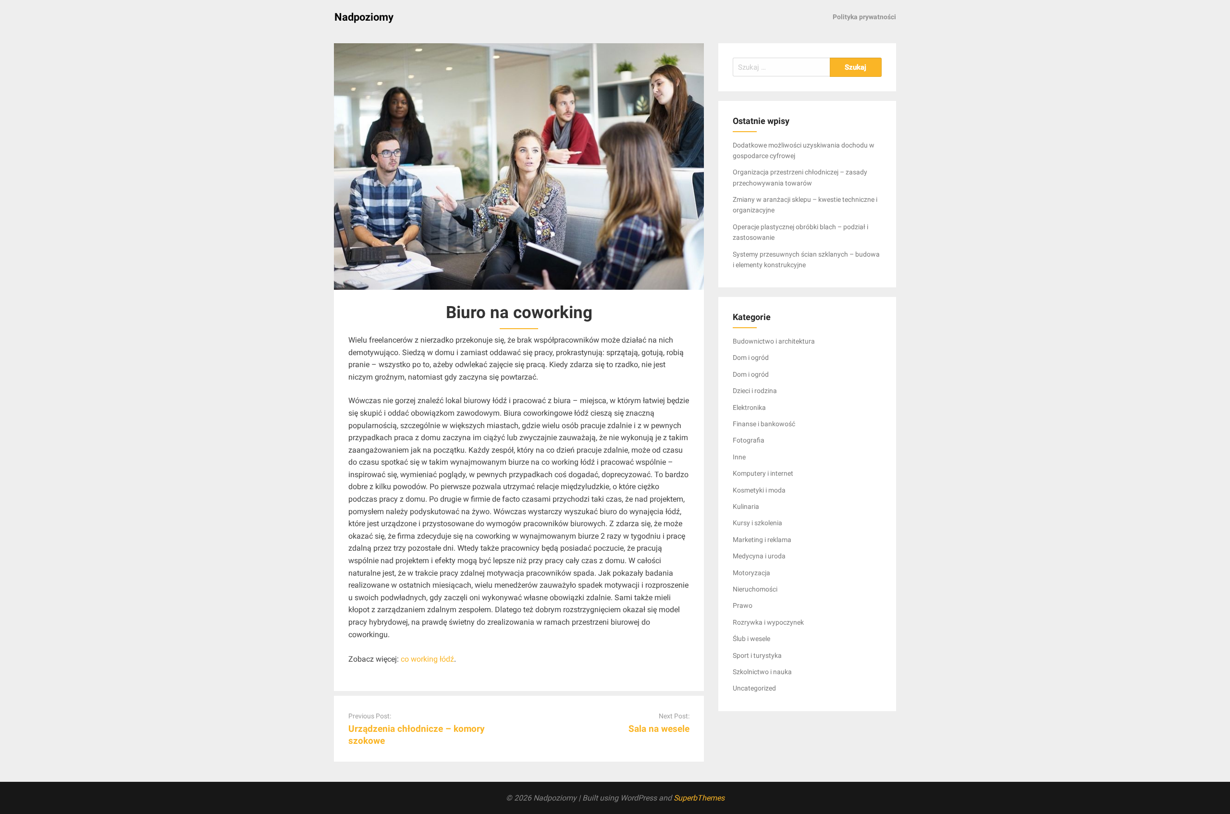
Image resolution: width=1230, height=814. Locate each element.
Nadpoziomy (364, 17)
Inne (739, 457)
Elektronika (749, 407)
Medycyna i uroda (759, 556)
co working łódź (427, 659)
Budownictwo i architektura (774, 341)
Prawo (742, 605)
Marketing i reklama (762, 539)
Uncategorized (754, 688)
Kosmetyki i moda (759, 490)
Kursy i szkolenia (757, 523)
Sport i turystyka (757, 655)
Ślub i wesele (751, 638)
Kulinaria (746, 506)
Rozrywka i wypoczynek (768, 622)
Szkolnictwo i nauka (762, 672)
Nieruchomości (755, 589)
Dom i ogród (751, 357)
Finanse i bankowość (764, 424)
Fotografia (748, 440)
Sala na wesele (658, 728)
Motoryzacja (751, 573)
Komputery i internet (763, 473)
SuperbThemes (699, 797)
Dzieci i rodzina (755, 391)
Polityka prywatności (864, 17)
